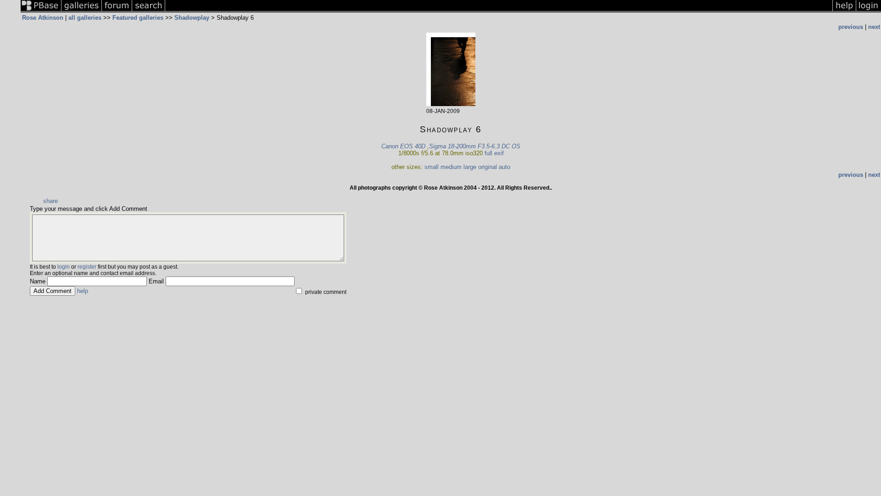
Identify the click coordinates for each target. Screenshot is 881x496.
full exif (494, 153)
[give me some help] (844, 10)
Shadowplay (191, 17)
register (87, 267)
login (63, 267)
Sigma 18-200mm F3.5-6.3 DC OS (474, 146)
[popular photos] (498, 10)
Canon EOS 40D (403, 146)
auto (504, 166)
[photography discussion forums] (117, 10)
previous (850, 26)
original (487, 166)
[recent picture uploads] (81, 10)
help (82, 290)
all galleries (84, 17)
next (874, 26)
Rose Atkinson (42, 17)
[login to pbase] (868, 10)
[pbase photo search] (148, 10)
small (431, 166)
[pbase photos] (41, 10)
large (469, 166)
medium (451, 166)
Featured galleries (137, 17)
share (50, 200)
